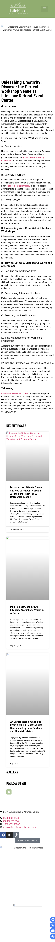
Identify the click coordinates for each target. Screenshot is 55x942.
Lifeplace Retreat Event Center (15, 393)
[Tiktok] (16, 835)
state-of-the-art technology (18, 186)
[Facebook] (9, 792)
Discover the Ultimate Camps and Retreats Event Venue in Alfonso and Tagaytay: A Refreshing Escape (26, 492)
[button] (44, 9)
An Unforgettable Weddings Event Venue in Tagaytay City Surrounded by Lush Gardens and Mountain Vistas (26, 726)
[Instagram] (9, 835)
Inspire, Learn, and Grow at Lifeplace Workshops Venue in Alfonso (27, 610)
